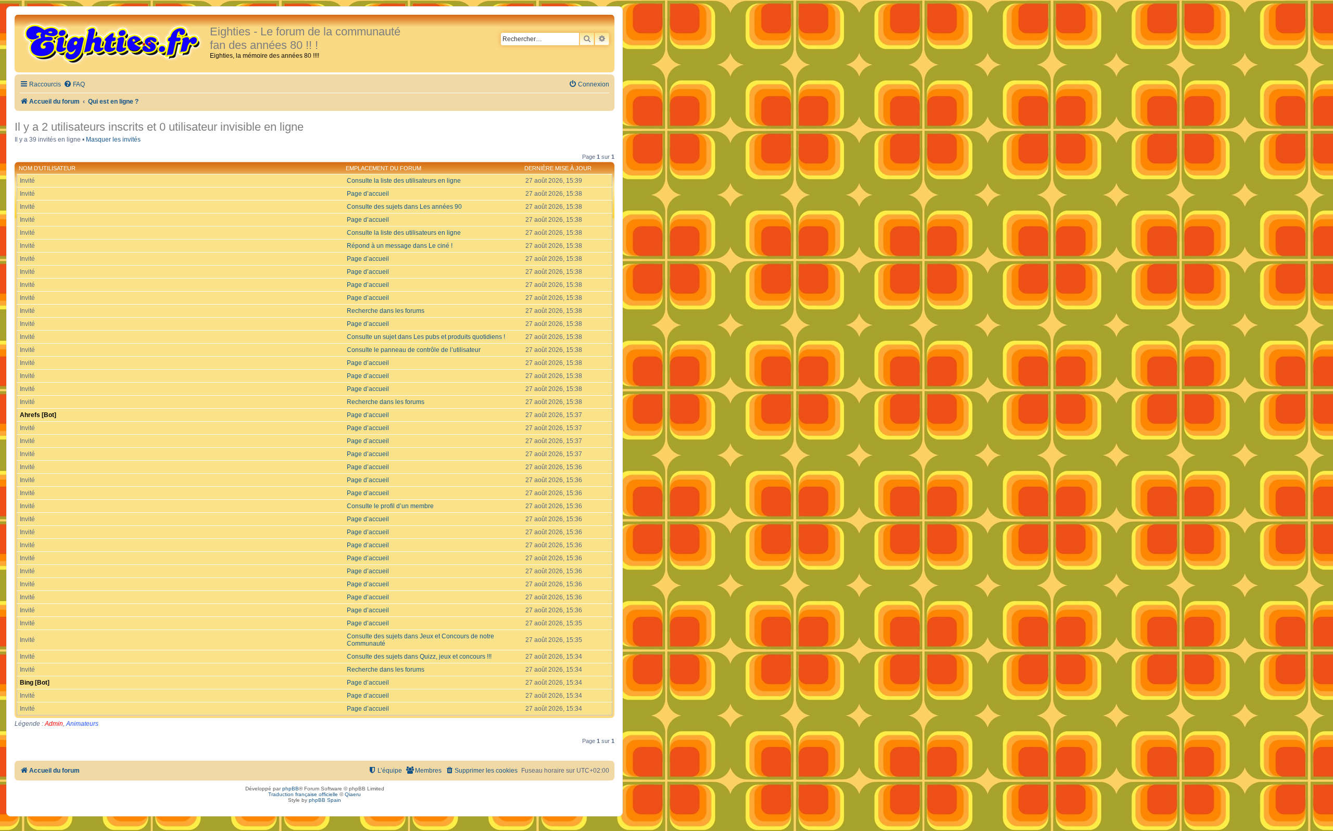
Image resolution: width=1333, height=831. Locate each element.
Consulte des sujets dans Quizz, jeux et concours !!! (419, 656)
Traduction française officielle (303, 794)
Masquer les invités (113, 139)
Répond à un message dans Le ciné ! (399, 245)
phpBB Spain (325, 800)
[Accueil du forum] (113, 42)
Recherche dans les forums (385, 310)
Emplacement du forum (383, 168)
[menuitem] (74, 85)
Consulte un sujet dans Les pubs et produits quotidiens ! (426, 337)
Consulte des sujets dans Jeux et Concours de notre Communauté (420, 640)
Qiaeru (353, 794)
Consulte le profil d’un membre (390, 506)
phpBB (290, 788)
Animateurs (82, 723)
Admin (54, 723)
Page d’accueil (368, 193)
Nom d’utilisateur (47, 168)
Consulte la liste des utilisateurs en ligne (404, 180)
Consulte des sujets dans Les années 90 (404, 206)
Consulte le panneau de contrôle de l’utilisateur (414, 350)
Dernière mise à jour (558, 168)
